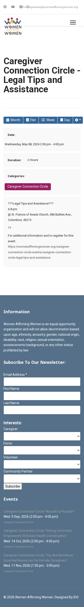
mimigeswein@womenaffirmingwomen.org (51, 7)
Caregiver (11, 429)
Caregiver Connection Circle (27, 186)
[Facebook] (5, 7)
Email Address (15, 374)
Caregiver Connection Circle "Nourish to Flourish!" (39, 511)
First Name (11, 389)
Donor (8, 443)
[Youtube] (13, 7)
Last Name (11, 403)
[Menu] (73, 22)
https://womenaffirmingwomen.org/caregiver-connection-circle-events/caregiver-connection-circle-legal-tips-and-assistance (40, 252)
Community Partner (18, 471)
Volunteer (11, 457)
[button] (78, 120)
